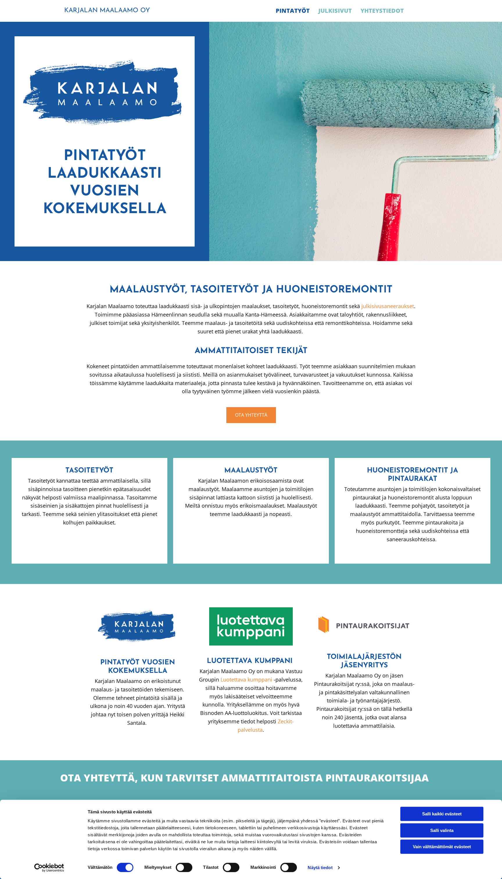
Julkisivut (335, 11)
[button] (251, 415)
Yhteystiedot (382, 11)
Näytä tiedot (320, 867)
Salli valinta (441, 830)
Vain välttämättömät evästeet (442, 846)
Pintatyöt (293, 11)
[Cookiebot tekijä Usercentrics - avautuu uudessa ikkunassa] (49, 867)
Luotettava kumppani (246, 679)
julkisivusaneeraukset (387, 306)
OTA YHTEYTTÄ (97, 777)
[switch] (184, 867)
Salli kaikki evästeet (442, 813)
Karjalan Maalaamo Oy (107, 10)
